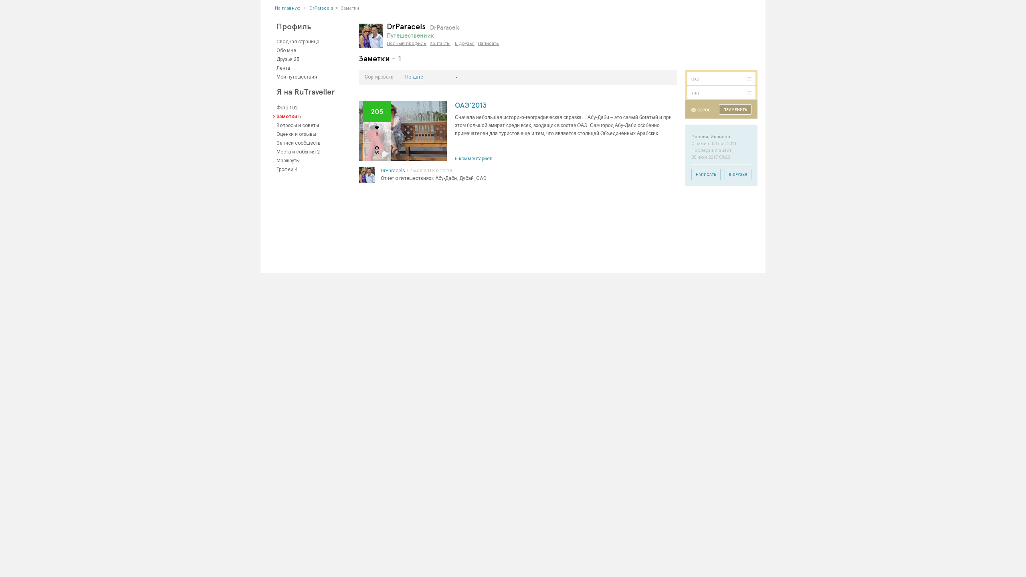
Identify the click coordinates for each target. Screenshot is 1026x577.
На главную (288, 8)
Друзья (285, 59)
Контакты (440, 43)
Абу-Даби (446, 178)
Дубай (466, 178)
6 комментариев (474, 158)
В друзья (465, 43)
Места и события (296, 152)
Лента (283, 68)
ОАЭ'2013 (471, 105)
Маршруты (288, 160)
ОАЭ (481, 178)
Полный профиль (406, 43)
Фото (282, 108)
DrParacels (321, 8)
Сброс (704, 110)
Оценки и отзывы (296, 134)
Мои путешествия (297, 77)
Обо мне (286, 50)
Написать (488, 43)
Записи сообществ (299, 143)
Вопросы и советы (298, 125)
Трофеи (285, 169)
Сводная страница (298, 41)
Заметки (287, 116)
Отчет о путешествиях (406, 178)
